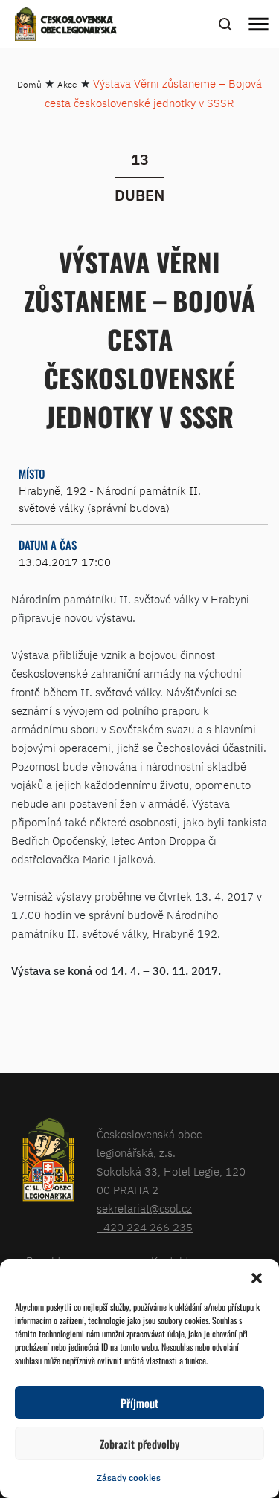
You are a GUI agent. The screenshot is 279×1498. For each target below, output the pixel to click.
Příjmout (139, 1403)
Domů (29, 84)
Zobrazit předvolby (139, 1444)
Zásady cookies (129, 1477)
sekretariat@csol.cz (144, 1209)
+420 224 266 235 (145, 1227)
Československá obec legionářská (79, 26)
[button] (256, 1278)
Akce (67, 84)
